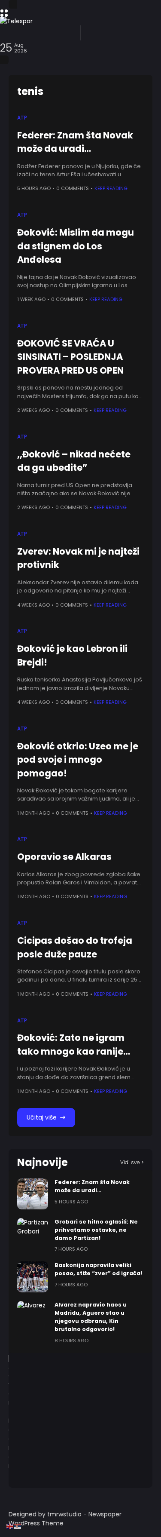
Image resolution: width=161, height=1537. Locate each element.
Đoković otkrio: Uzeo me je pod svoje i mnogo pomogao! (77, 759)
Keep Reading (111, 188)
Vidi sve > (132, 1162)
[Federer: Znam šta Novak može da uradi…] (32, 1193)
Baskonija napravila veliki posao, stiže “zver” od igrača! (98, 1269)
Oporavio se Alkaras (64, 856)
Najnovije (42, 1162)
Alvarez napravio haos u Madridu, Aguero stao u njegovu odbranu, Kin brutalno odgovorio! (91, 1317)
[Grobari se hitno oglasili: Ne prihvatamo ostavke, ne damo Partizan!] (32, 1233)
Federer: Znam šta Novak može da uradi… (75, 142)
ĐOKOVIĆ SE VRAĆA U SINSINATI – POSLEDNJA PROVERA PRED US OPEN (70, 357)
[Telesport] (80, 21)
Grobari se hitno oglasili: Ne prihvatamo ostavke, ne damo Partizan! (96, 1230)
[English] (10, 1526)
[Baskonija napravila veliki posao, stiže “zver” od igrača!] (32, 1276)
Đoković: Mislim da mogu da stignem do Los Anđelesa (75, 246)
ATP (22, 117)
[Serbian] (18, 1526)
